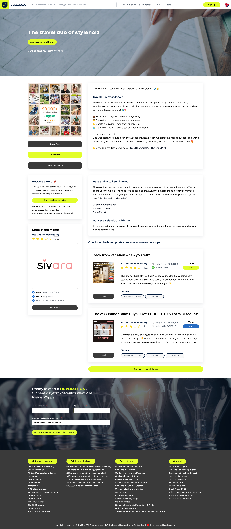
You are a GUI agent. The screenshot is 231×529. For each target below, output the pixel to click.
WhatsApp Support (178, 467)
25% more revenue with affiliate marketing (86, 473)
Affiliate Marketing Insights (181, 495)
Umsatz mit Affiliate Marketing (129, 489)
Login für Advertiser (178, 476)
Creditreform (34, 508)
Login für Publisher (177, 479)
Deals (168, 5)
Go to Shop (55, 155)
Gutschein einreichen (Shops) (183, 473)
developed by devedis (163, 525)
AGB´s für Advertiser (37, 489)
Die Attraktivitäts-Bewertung (41, 467)
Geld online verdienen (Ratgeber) (130, 473)
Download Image (55, 165)
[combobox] (71, 422)
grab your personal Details (42, 42)
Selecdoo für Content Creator (129, 486)
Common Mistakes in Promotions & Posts (134, 505)
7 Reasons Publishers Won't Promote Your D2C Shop (140, 511)
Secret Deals (121, 492)
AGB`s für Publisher (37, 502)
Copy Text (55, 144)
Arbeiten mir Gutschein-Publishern (131, 483)
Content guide (34, 495)
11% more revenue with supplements (83, 479)
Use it (103, 296)
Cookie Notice (34, 479)
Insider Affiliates (122, 502)
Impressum (33, 486)
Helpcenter (33, 476)
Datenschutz (34, 483)
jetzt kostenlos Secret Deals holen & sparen (54, 432)
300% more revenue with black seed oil (84, 483)
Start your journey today (55, 200)
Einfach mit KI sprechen (180, 499)
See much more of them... (146, 369)
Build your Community (125, 508)
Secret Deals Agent (178, 486)
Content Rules (34, 499)
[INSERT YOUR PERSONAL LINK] (147, 148)
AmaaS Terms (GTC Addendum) (43, 492)
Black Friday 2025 (177, 489)
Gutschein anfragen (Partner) (183, 470)
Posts (159, 5)
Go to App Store (101, 208)
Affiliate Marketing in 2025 (127, 479)
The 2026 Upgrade (37, 505)
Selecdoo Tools (176, 483)
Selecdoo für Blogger (125, 470)
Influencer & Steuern (125, 495)
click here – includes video (112, 198)
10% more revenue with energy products (85, 470)
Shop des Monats (36, 470)
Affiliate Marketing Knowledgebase (185, 492)
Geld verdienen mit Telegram (128, 467)
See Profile (55, 308)
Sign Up (211, 5)
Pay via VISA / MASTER (39, 511)
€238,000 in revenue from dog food (83, 486)
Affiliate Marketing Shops (126, 499)
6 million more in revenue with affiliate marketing (88, 467)
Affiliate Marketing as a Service (42, 473)
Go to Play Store (101, 212)
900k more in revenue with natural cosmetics (87, 476)
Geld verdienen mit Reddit (127, 476)
